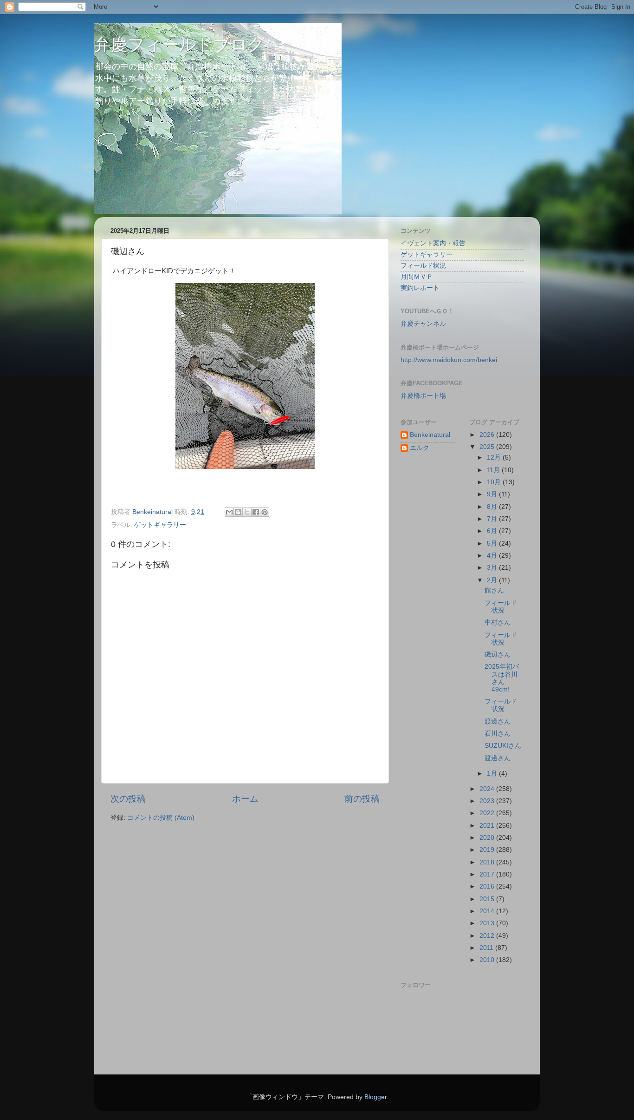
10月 (495, 482)
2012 (487, 935)
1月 (493, 773)
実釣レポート (420, 287)
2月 (493, 580)
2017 (487, 874)
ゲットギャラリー (160, 524)
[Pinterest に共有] (264, 512)
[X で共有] (247, 512)
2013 (487, 923)
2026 (487, 434)
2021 (487, 825)
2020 (487, 837)
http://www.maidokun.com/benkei (449, 359)
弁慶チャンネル (423, 323)
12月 (495, 457)
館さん (494, 590)
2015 (487, 899)
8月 (493, 506)
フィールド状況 (423, 265)
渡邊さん (498, 721)
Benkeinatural (430, 434)
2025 (487, 446)
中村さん (498, 622)
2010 (487, 959)
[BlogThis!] (238, 512)
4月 (493, 555)
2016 (487, 886)
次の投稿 (128, 799)
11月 (494, 470)
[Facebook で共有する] (255, 512)
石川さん (498, 733)
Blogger (375, 1097)
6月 (493, 530)
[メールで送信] (229, 512)
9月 (493, 494)
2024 (487, 788)
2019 (487, 849)
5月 (493, 543)
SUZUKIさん (503, 745)
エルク (419, 447)
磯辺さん (498, 654)
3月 (493, 567)
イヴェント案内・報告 (433, 243)
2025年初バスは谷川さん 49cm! (502, 678)
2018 (487, 862)
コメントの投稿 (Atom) (160, 817)
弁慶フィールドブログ (179, 44)
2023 (487, 800)
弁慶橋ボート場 (423, 395)
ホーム (245, 799)
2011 (487, 947)
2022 (487, 813)
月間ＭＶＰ (417, 276)
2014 (487, 911)
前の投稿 (362, 799)
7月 (493, 518)
